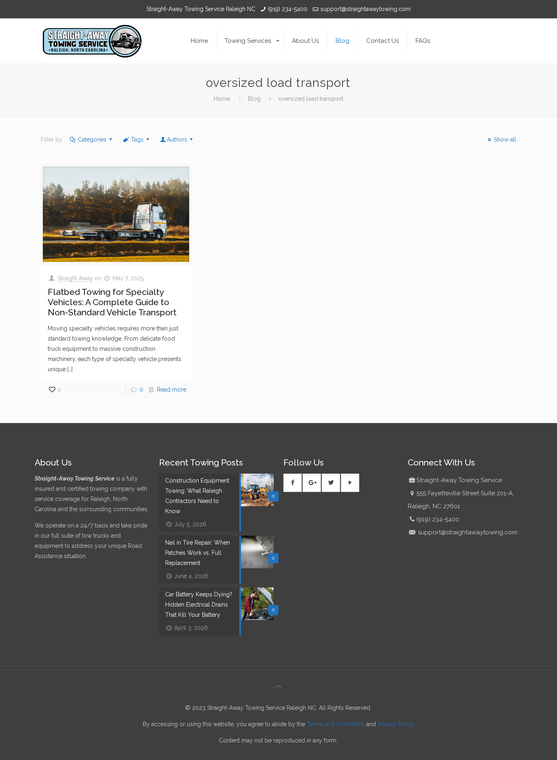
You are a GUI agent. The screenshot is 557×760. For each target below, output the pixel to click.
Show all (505, 139)
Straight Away (75, 278)
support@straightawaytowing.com (365, 9)
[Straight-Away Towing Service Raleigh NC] (92, 40)
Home (222, 98)
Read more (171, 389)
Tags (137, 139)
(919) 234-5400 (287, 9)
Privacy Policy (396, 724)
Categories (92, 139)
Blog (254, 98)
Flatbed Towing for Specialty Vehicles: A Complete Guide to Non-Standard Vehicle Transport (112, 302)
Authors (177, 139)
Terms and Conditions (336, 724)
